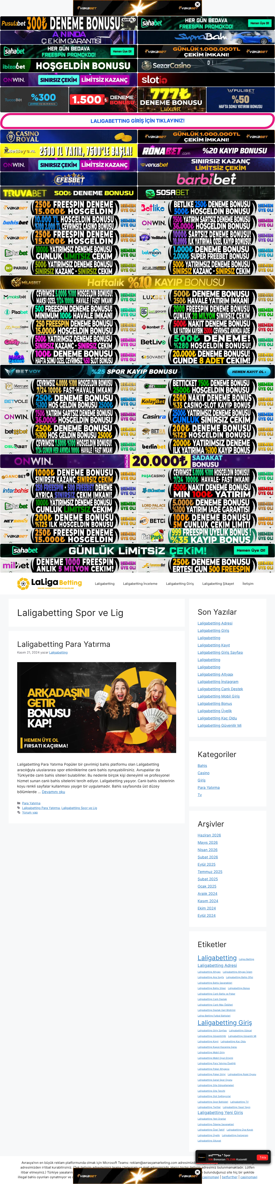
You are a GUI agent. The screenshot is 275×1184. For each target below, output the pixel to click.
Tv (200, 795)
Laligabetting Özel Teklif (211, 1129)
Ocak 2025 (207, 886)
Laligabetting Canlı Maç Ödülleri (215, 1004)
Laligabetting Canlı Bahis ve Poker (216, 993)
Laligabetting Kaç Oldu (217, 718)
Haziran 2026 (209, 835)
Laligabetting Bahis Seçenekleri (215, 982)
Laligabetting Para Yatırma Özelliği (217, 1063)
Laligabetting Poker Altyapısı (213, 1069)
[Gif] (137, 282)
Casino (203, 773)
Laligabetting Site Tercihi (211, 1091)
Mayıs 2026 (208, 842)
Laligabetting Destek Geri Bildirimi (216, 1010)
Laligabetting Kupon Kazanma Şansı (217, 1047)
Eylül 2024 (207, 915)
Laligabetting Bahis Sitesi (212, 988)
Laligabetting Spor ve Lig (79, 808)
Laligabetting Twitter (209, 1107)
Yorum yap (30, 812)
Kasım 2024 (208, 901)
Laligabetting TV (239, 1101)
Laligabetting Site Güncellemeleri (216, 1085)
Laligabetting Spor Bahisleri (213, 1101)
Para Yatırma (31, 803)
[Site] (68, 207)
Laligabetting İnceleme (140, 584)
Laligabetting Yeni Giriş (220, 1112)
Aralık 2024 (207, 893)
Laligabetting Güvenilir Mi (219, 725)
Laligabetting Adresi (215, 623)
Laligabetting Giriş (180, 584)
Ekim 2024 (207, 908)
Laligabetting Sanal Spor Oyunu (215, 1080)
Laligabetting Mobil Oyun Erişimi (215, 1058)
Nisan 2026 (208, 850)
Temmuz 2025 (210, 872)
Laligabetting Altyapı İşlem (237, 972)
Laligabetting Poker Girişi (212, 1074)
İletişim (248, 584)
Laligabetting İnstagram (218, 682)
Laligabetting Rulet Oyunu (242, 1074)
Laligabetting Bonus (215, 703)
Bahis (202, 765)
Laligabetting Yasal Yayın (236, 1107)
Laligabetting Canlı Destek (220, 689)
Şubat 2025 (208, 879)
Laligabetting (105, 584)
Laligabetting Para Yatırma (63, 644)
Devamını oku (53, 792)
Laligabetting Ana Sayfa (211, 977)
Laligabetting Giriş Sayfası (220, 652)
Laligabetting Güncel (240, 1030)
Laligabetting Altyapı (215, 674)
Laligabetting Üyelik (215, 711)
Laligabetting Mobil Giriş (219, 696)
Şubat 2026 (208, 857)
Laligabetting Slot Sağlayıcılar (214, 1096)
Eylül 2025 (206, 864)
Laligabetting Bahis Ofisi (239, 977)
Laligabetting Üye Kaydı (240, 1129)
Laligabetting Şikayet (218, 584)
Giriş (202, 780)
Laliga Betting (246, 959)
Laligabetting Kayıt (214, 645)
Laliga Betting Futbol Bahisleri (214, 1015)
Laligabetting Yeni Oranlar (212, 1118)
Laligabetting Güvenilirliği (212, 1036)
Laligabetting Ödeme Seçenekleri (216, 1124)
